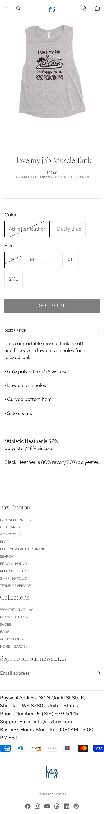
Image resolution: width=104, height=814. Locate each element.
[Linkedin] (66, 806)
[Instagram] (37, 806)
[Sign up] (98, 673)
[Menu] (6, 8)
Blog (4, 541)
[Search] (18, 8)
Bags (4, 632)
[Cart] (97, 8)
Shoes (5, 624)
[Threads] (57, 806)
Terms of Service (15, 585)
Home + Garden (14, 646)
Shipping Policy (14, 578)
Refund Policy (13, 571)
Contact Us (10, 534)
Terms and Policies (52, 794)
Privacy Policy (13, 564)
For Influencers (15, 519)
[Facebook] (27, 806)
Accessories (11, 639)
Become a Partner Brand (22, 549)
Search (6, 556)
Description (15, 330)
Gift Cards (10, 527)
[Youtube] (47, 806)
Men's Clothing (14, 617)
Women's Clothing (17, 610)
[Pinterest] (76, 806)
